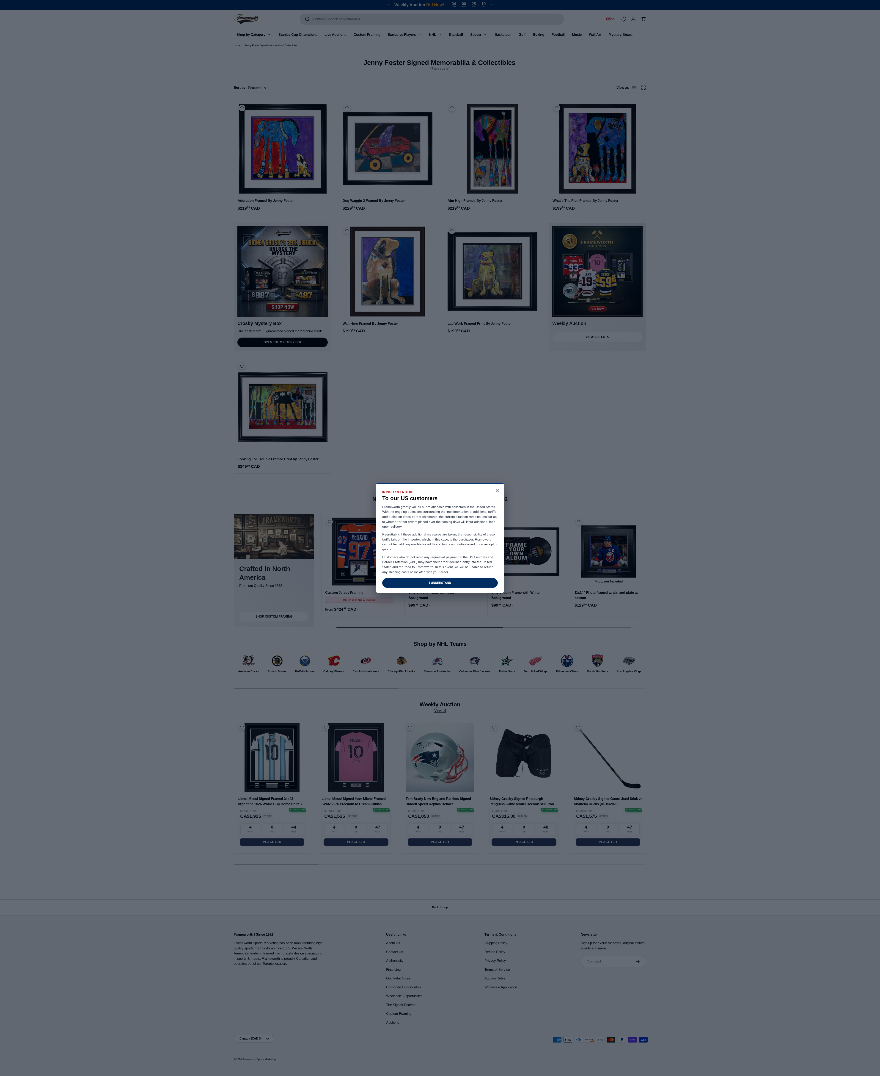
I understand (440, 583)
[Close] (497, 490)
